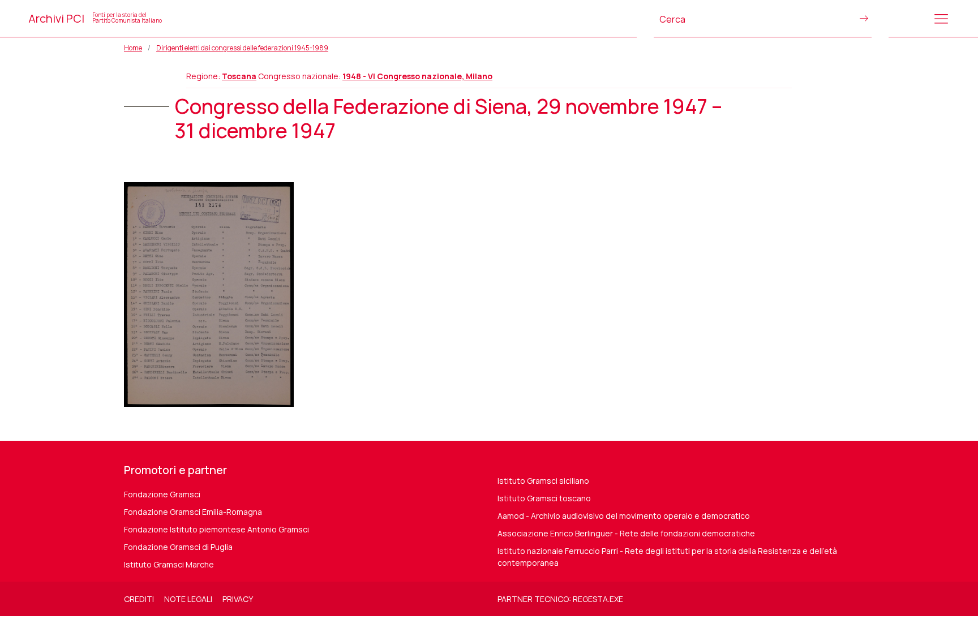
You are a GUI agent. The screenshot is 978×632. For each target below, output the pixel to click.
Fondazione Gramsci (162, 494)
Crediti (139, 599)
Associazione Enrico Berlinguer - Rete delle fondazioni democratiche (626, 533)
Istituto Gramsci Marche (169, 564)
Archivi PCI (95, 18)
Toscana (239, 76)
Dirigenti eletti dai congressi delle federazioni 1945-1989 (242, 48)
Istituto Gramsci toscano (544, 498)
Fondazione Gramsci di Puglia (178, 546)
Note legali (188, 599)
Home (133, 48)
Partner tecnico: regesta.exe (560, 599)
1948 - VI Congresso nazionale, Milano (417, 76)
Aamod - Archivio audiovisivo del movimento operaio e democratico (623, 515)
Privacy (237, 599)
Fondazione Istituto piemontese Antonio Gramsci (216, 529)
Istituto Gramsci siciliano (543, 480)
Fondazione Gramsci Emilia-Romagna (193, 511)
